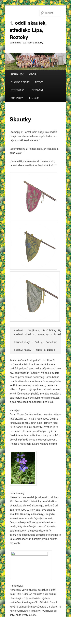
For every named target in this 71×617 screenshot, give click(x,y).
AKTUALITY (17, 74)
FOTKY (39, 82)
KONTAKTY (17, 98)
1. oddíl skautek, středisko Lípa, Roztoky (28, 29)
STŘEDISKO (17, 90)
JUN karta (34, 98)
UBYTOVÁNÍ (36, 90)
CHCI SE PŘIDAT (20, 82)
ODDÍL (32, 74)
